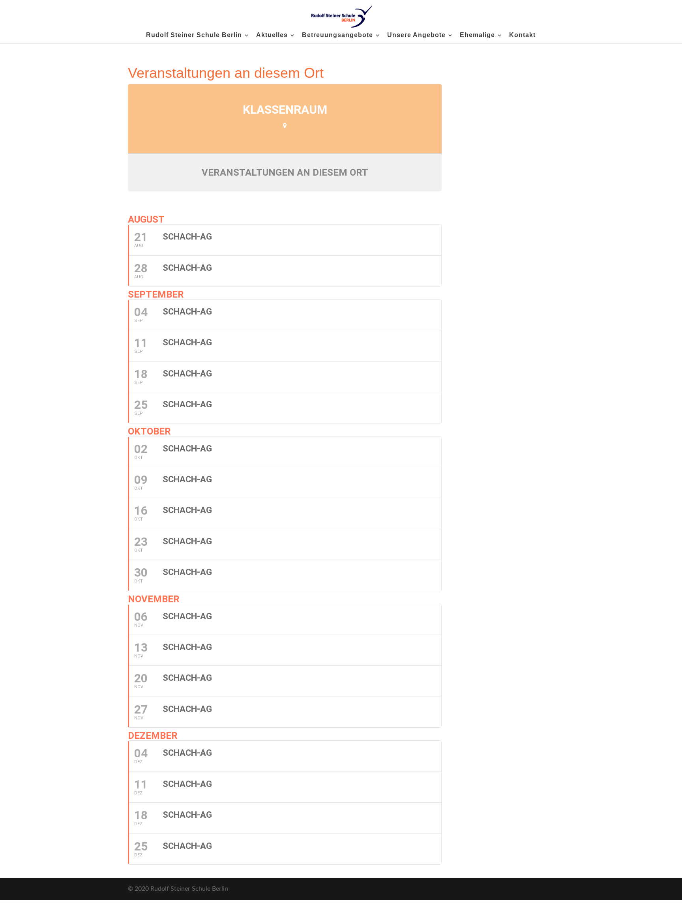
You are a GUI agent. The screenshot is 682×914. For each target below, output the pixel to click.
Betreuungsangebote (337, 35)
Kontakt (522, 35)
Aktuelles (272, 35)
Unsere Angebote (416, 35)
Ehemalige (477, 35)
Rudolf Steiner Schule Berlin (194, 35)
